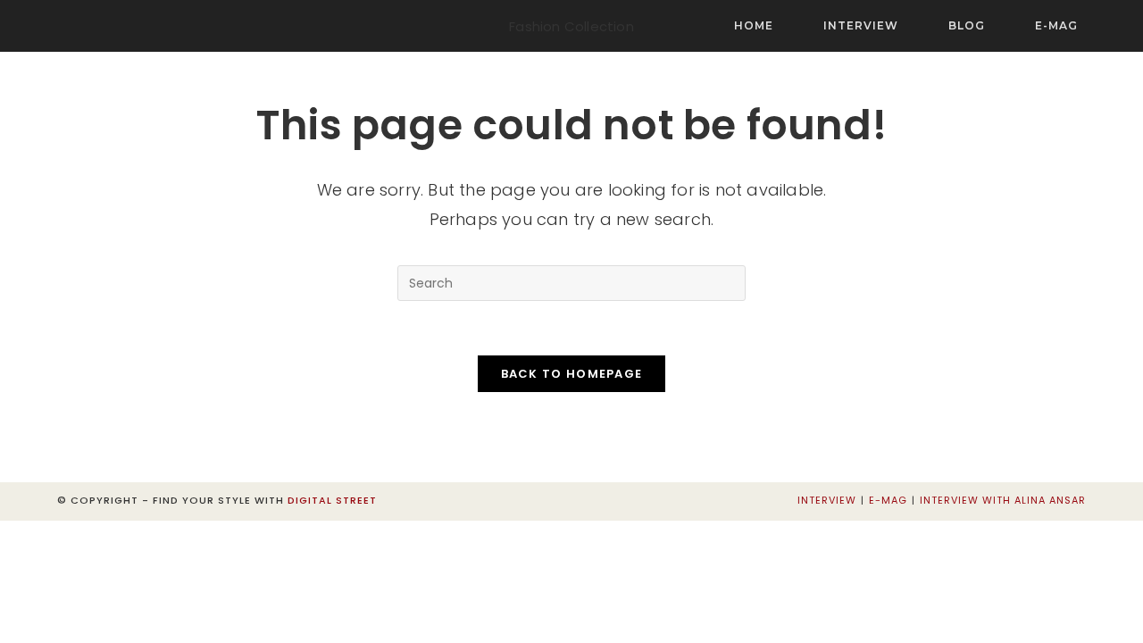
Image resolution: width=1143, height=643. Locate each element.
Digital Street (332, 500)
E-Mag (888, 500)
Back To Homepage (572, 373)
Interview (826, 500)
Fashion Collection (571, 26)
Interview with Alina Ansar (1003, 500)
